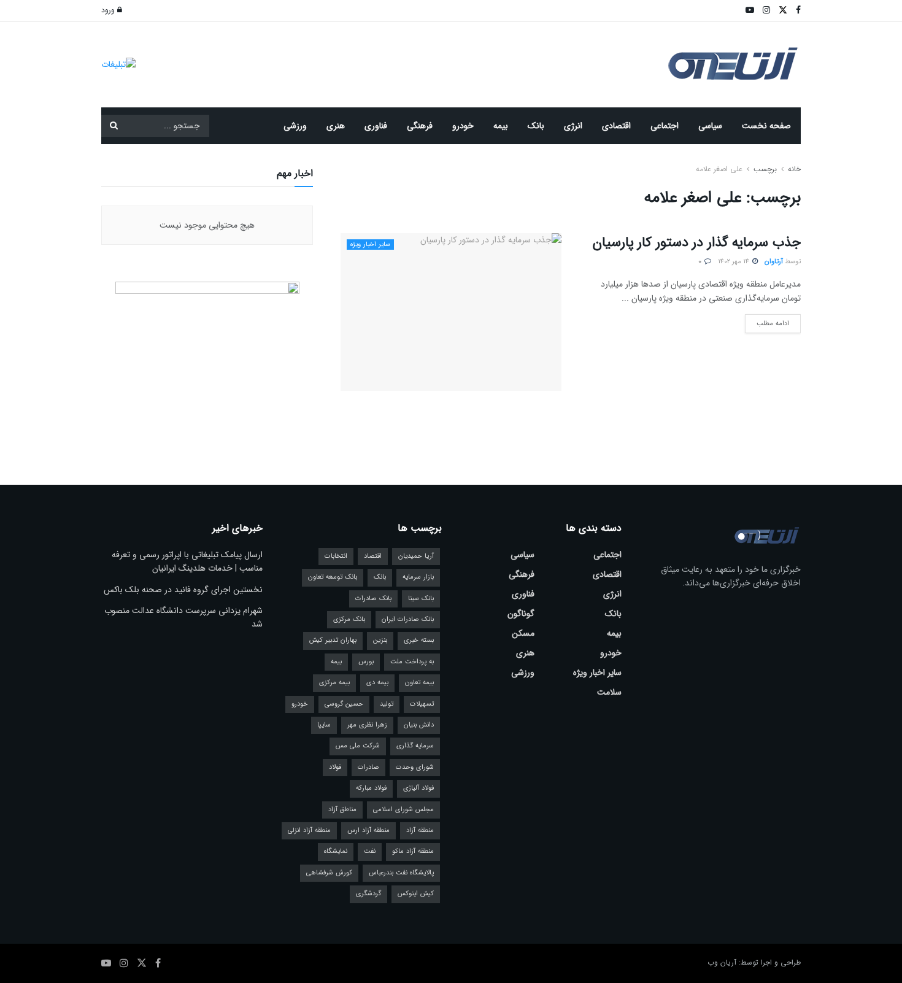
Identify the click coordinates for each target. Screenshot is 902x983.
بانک (536, 126)
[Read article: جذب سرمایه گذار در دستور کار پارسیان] (451, 312)
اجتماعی (664, 126)
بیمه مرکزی (334, 682)
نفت (370, 851)
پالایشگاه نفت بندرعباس (401, 873)
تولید (386, 704)
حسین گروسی (344, 704)
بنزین (380, 640)
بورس (366, 662)
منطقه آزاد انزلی (309, 830)
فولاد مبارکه (371, 788)
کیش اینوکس (416, 894)
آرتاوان (774, 261)
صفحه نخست (766, 126)
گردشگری (368, 894)
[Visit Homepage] (733, 64)
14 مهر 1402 (734, 261)
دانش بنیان (419, 725)
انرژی (573, 126)
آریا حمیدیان (416, 556)
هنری (335, 126)
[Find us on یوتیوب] (106, 963)
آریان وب (721, 962)
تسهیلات (422, 704)
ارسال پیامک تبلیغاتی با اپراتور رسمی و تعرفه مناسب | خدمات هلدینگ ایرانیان (187, 561)
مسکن (523, 633)
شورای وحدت (415, 767)
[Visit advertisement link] (118, 64)
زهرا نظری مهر (367, 725)
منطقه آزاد (420, 830)
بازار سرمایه (418, 577)
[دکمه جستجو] (113, 126)
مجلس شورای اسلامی (403, 809)
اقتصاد (373, 556)
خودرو (463, 126)
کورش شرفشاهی (329, 873)
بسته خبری (419, 640)
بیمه (500, 126)
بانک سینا (421, 598)
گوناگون (520, 613)
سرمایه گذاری (415, 746)
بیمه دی (377, 682)
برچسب (765, 169)
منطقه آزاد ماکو (413, 851)
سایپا (324, 725)
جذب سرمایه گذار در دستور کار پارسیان (697, 242)
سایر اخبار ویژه (370, 244)
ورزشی (295, 126)
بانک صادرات (373, 598)
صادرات (368, 767)
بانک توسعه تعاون (332, 577)
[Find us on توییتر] (142, 963)
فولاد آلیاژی (418, 788)
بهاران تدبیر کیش (333, 640)
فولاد (335, 767)
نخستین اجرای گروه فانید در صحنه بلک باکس (183, 589)
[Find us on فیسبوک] (158, 963)
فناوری (375, 126)
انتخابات (336, 556)
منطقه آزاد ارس (368, 830)
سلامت (609, 692)
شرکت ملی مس (358, 746)
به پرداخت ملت (412, 662)
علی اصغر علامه (719, 169)
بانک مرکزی (349, 619)
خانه (793, 169)
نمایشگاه (335, 851)
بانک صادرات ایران (408, 619)
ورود (109, 10)
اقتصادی (616, 126)
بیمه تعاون (419, 682)
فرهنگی (420, 126)
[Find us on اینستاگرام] (124, 963)
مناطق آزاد (342, 809)
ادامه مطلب (767, 321)
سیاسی (710, 126)
